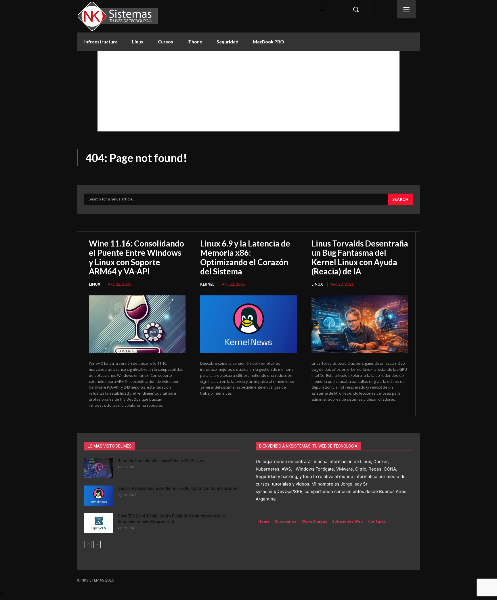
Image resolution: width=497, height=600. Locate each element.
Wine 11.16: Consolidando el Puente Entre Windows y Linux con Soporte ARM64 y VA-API (136, 257)
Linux (94, 284)
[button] (356, 9)
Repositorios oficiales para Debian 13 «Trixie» (161, 460)
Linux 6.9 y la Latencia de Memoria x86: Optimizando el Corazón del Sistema (245, 257)
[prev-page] (87, 544)
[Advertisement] (248, 91)
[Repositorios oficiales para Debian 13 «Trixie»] (98, 468)
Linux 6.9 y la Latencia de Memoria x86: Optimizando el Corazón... (179, 488)
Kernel (207, 284)
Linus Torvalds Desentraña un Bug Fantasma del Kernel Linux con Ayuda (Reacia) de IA (359, 257)
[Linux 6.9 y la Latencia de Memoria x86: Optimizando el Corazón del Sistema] (248, 324)
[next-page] (97, 544)
